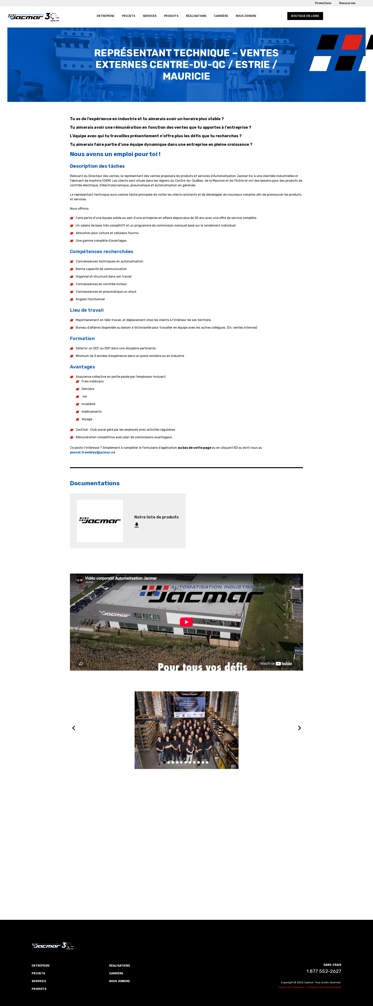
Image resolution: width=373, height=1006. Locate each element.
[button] (165, 762)
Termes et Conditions (291, 987)
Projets (128, 16)
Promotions (323, 3)
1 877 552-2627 (324, 971)
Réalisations (196, 16)
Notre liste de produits (156, 517)
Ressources (347, 3)
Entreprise (105, 16)
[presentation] (74, 728)
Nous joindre (246, 16)
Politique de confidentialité (324, 987)
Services (150, 16)
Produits (171, 16)
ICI (236, 448)
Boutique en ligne (305, 16)
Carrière (221, 16)
